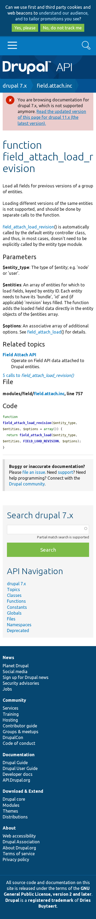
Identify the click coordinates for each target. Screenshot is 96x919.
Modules (11, 805)
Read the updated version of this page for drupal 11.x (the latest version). (52, 117)
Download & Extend (23, 791)
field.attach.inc (54, 86)
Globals (14, 613)
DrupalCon (13, 737)
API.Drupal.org (16, 780)
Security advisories (21, 683)
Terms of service (19, 853)
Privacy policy (16, 859)
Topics (13, 589)
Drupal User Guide (20, 768)
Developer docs (18, 774)
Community (14, 700)
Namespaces (19, 624)
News (8, 657)
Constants (17, 607)
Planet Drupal (16, 665)
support (65, 472)
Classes (14, 595)
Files (11, 618)
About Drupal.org (19, 847)
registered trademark (50, 900)
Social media (15, 671)
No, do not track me (62, 27)
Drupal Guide (15, 762)
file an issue (33, 472)
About (9, 828)
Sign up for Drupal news (26, 677)
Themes (10, 811)
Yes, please (24, 27)
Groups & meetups (20, 731)
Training (11, 714)
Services (10, 708)
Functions (16, 601)
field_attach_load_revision (28, 226)
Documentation (18, 754)
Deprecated (18, 630)
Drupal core (14, 799)
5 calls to (38, 375)
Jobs (7, 689)
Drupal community (27, 483)
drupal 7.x (15, 86)
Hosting (10, 720)
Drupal (12, 900)
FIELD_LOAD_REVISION (41, 441)
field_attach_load (44, 332)
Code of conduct (19, 743)
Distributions (15, 816)
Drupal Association (21, 841)
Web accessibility (19, 836)
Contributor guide (20, 725)
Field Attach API (19, 354)
